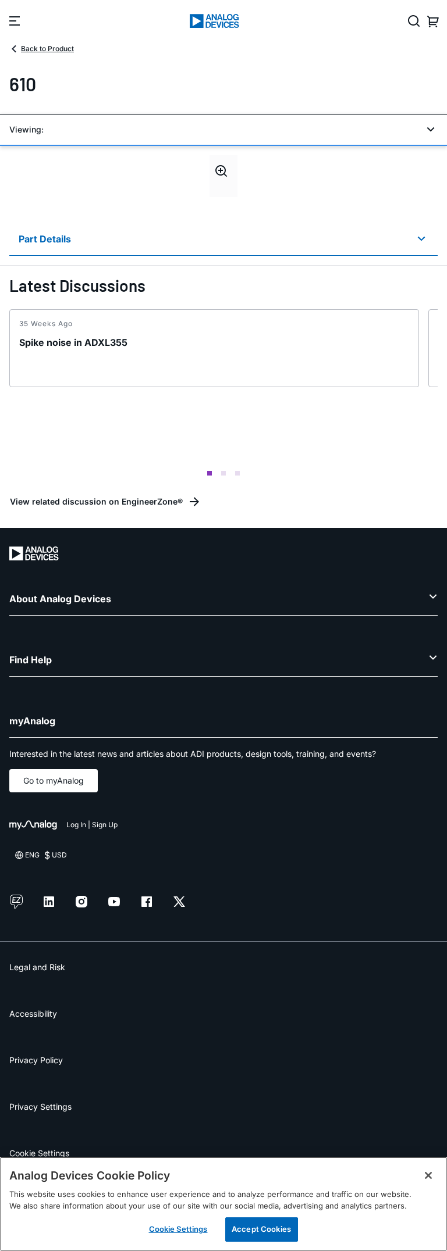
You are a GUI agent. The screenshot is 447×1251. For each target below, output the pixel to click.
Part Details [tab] (45, 239)
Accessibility (33, 1013)
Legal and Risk (37, 967)
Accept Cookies (261, 1229)
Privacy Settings (40, 1106)
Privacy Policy (36, 1060)
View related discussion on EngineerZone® (96, 501)
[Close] (428, 1175)
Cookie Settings (39, 1153)
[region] (223, 1204)
